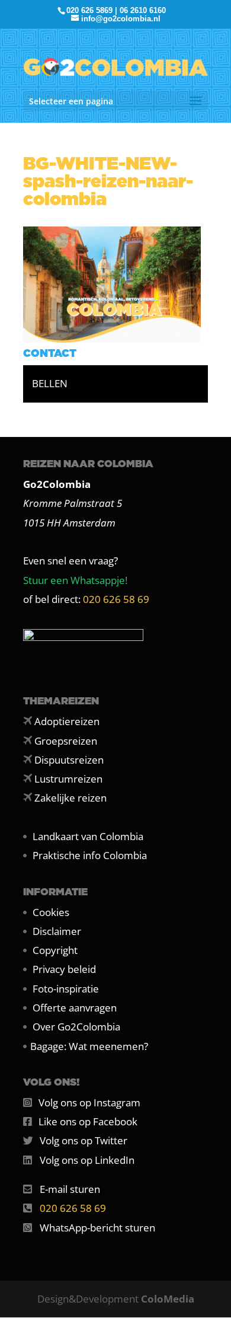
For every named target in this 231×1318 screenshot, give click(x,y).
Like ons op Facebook (87, 1121)
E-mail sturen (70, 1189)
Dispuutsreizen (69, 760)
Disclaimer (57, 931)
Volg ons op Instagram (89, 1102)
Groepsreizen (65, 741)
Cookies (51, 912)
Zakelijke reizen (70, 798)
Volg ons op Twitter (83, 1140)
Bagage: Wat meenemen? (89, 1046)
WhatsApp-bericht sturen (97, 1227)
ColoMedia (167, 1299)
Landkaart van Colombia (88, 836)
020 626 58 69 (116, 599)
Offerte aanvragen (75, 1007)
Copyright (55, 950)
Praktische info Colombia (90, 855)
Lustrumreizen (68, 779)
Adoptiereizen (67, 721)
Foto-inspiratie (66, 988)
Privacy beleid (64, 969)
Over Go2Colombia (76, 1026)
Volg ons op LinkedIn (87, 1160)
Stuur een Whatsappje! (75, 580)
